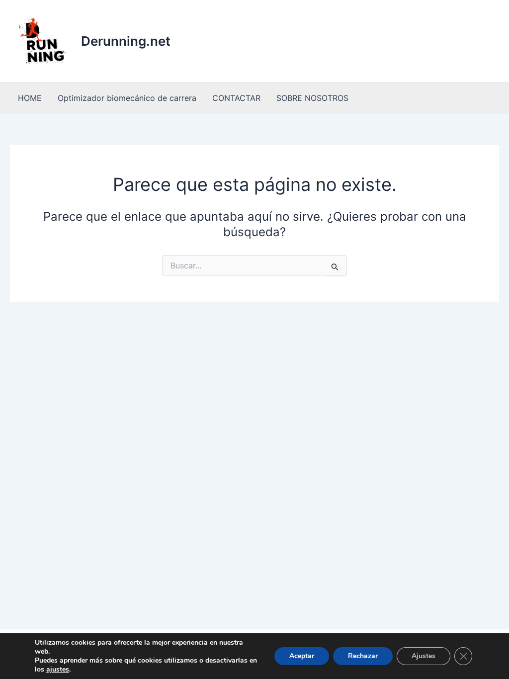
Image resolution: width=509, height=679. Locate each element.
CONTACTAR (236, 98)
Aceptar (301, 656)
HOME (30, 98)
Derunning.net (125, 41)
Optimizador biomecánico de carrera (127, 98)
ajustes (57, 669)
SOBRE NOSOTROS (312, 98)
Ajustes (423, 656)
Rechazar (363, 656)
